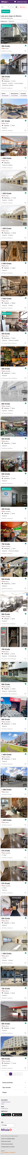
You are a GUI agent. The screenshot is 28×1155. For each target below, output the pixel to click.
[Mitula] (5, 2)
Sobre (2, 1104)
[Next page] (20, 1074)
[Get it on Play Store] (6, 1115)
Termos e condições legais (8, 1138)
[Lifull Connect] (8, 1153)
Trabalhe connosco (5, 1102)
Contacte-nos (4, 1108)
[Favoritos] (15, 2)
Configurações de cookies (7, 1146)
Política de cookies (6, 1141)
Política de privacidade (7, 1144)
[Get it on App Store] (17, 1114)
